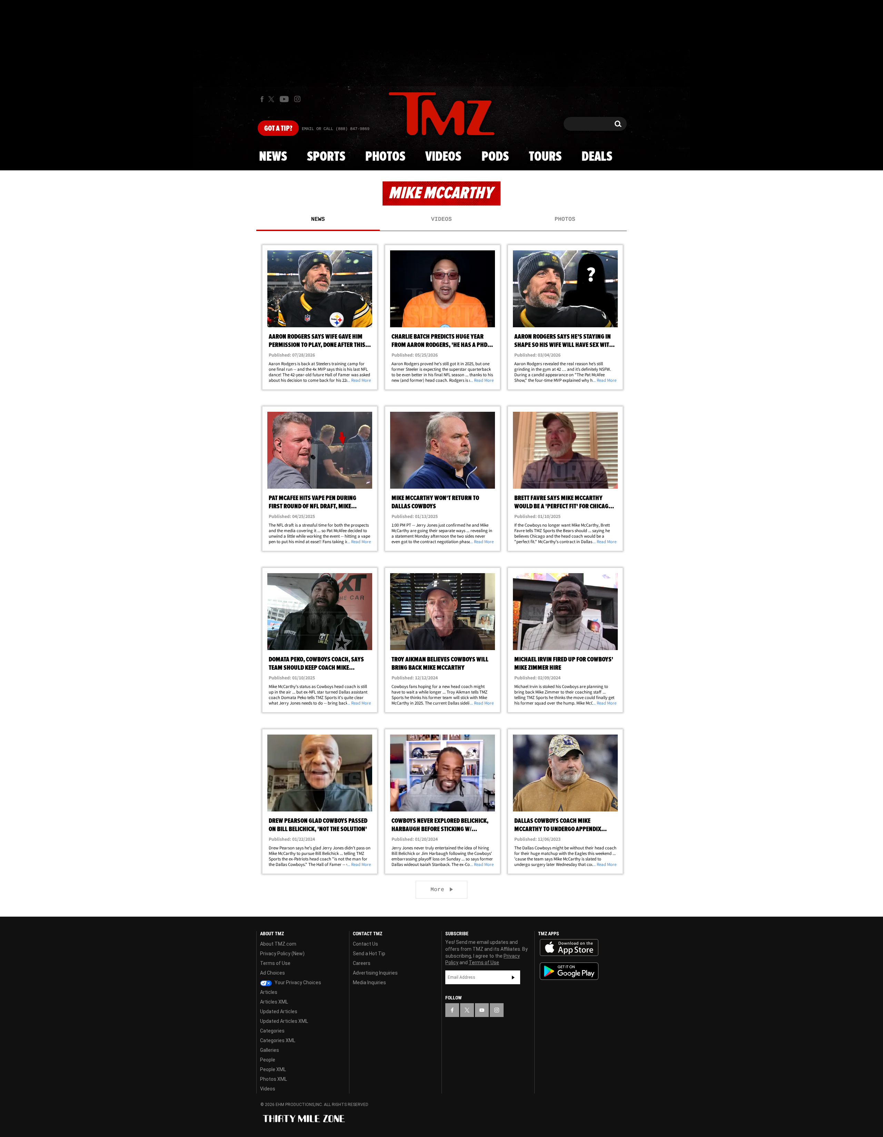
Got (278, 128)
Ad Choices (272, 973)
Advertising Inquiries (375, 973)
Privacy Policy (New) (282, 953)
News (273, 157)
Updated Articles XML (284, 1021)
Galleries (269, 1050)
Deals (597, 157)
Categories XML (277, 1040)
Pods (495, 157)
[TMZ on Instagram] (297, 99)
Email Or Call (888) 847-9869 (335, 129)
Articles (268, 992)
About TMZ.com (278, 944)
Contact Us (365, 944)
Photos (385, 157)
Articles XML (274, 1002)
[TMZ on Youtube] (284, 99)
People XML (273, 1069)
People (267, 1060)
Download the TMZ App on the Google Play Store (569, 971)
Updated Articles (278, 1011)
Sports (326, 157)
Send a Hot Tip (369, 953)
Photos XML (273, 1079)
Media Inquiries (369, 982)
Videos (443, 157)
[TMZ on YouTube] (482, 1010)
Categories (272, 1031)
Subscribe (513, 977)
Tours (545, 157)
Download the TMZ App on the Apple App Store (569, 947)
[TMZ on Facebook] (262, 99)
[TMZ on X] (272, 99)
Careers (361, 963)
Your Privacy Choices (297, 982)
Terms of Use (275, 963)
